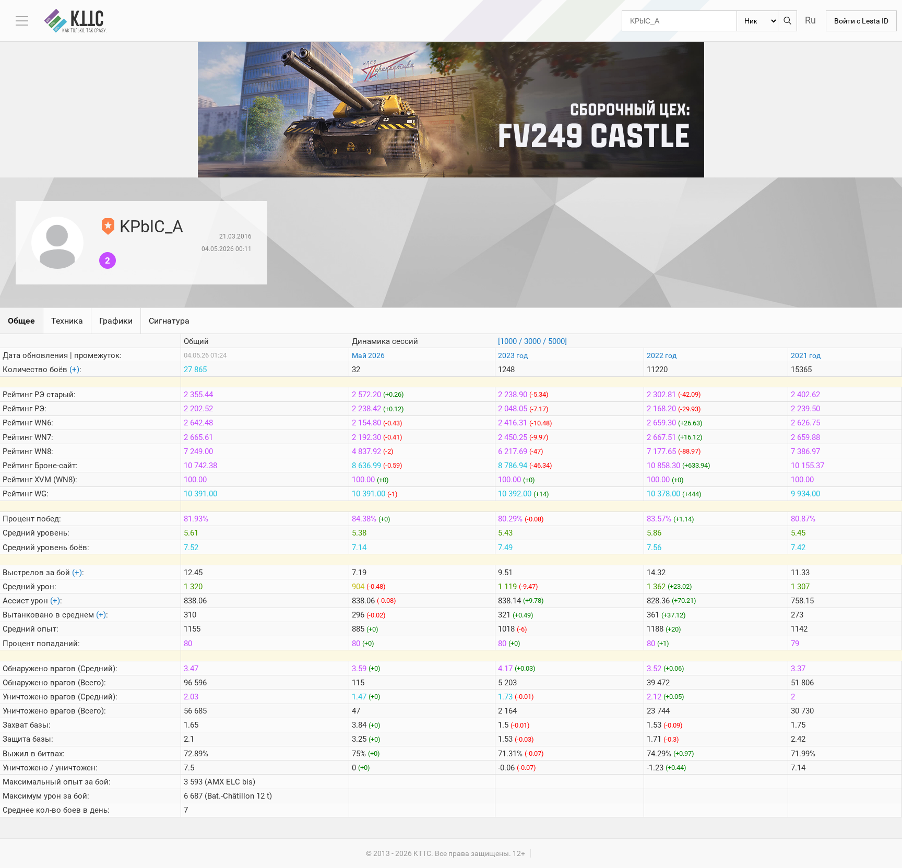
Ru (810, 20)
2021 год (806, 355)
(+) (74, 369)
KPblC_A (151, 226)
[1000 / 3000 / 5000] (532, 341)
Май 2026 (368, 355)
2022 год (661, 355)
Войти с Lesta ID (861, 21)
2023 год (513, 355)
